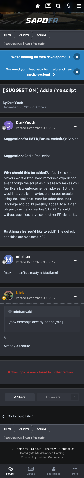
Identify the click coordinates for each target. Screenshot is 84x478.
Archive (40, 107)
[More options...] (75, 126)
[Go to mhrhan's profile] (8, 259)
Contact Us (67, 448)
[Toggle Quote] (10, 311)
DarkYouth (15, 103)
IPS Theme (17, 448)
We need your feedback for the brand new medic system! (39, 71)
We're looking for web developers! (38, 57)
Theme (49, 448)
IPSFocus (35, 448)
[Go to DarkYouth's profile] (8, 125)
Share (21, 397)
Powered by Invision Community (42, 457)
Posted (35, 128)
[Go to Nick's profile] (8, 295)
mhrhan (23, 256)
